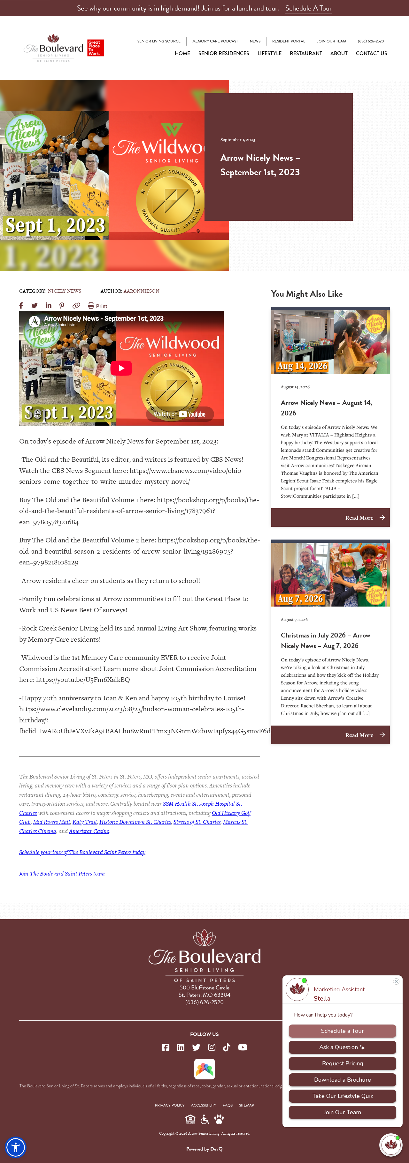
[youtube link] (242, 1047)
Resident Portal (288, 41)
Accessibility (203, 1105)
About (339, 53)
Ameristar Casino (89, 831)
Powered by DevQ (204, 1149)
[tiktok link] (226, 1047)
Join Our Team (331, 41)
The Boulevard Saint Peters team (62, 873)
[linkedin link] (180, 1047)
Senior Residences (223, 53)
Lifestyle (270, 53)
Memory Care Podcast (215, 41)
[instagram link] (211, 1047)
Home (182, 53)
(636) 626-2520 (371, 41)
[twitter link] (196, 1047)
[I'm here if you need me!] (391, 1145)
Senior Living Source (159, 41)
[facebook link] (165, 1047)
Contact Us (371, 53)
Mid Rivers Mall (51, 822)
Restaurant (306, 53)
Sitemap (246, 1105)
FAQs (228, 1105)
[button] (15, 1147)
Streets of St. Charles (197, 822)
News (255, 41)
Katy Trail (85, 822)
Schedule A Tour (308, 8)
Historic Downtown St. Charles (135, 822)
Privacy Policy (170, 1105)
